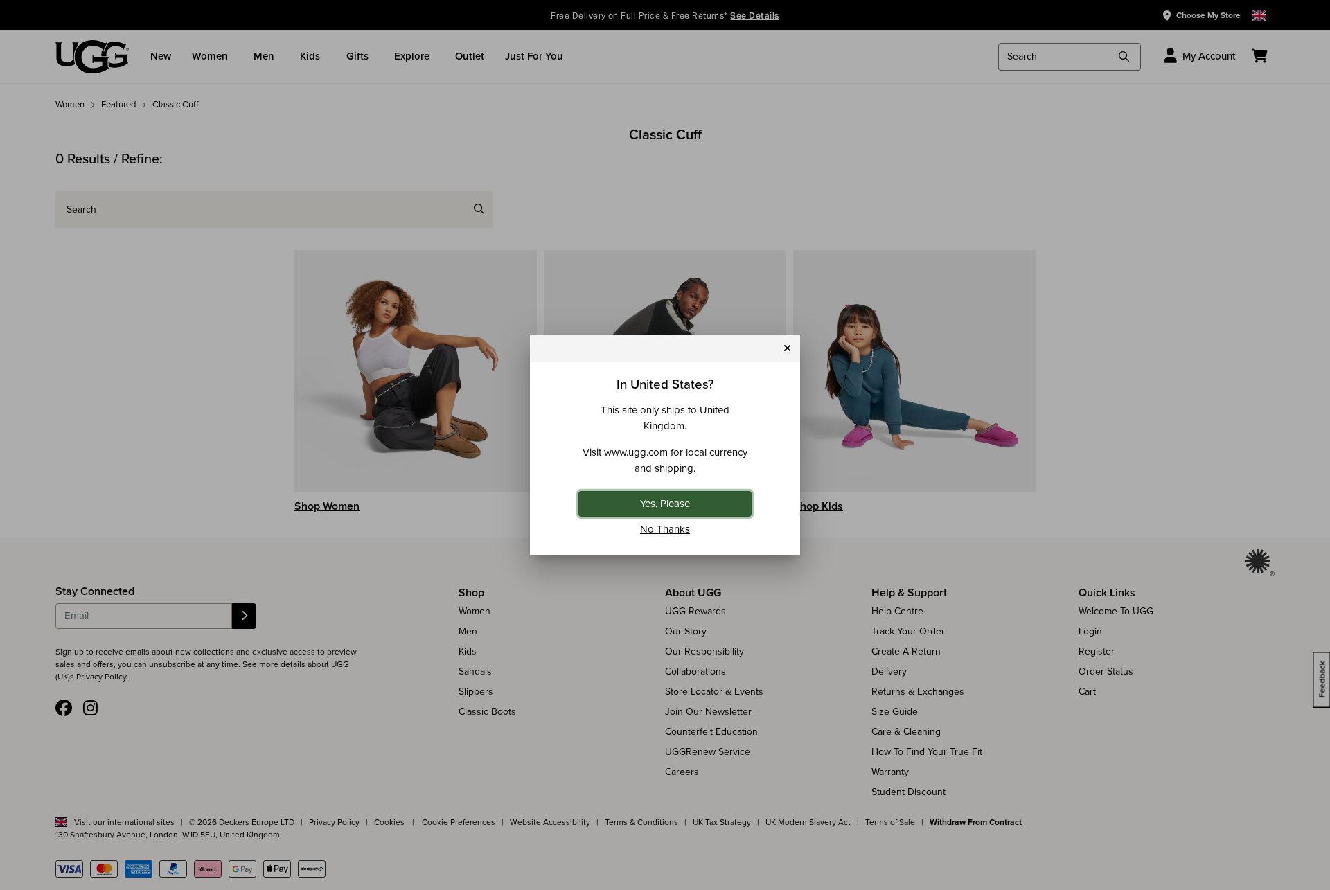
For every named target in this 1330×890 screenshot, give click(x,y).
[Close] (787, 349)
